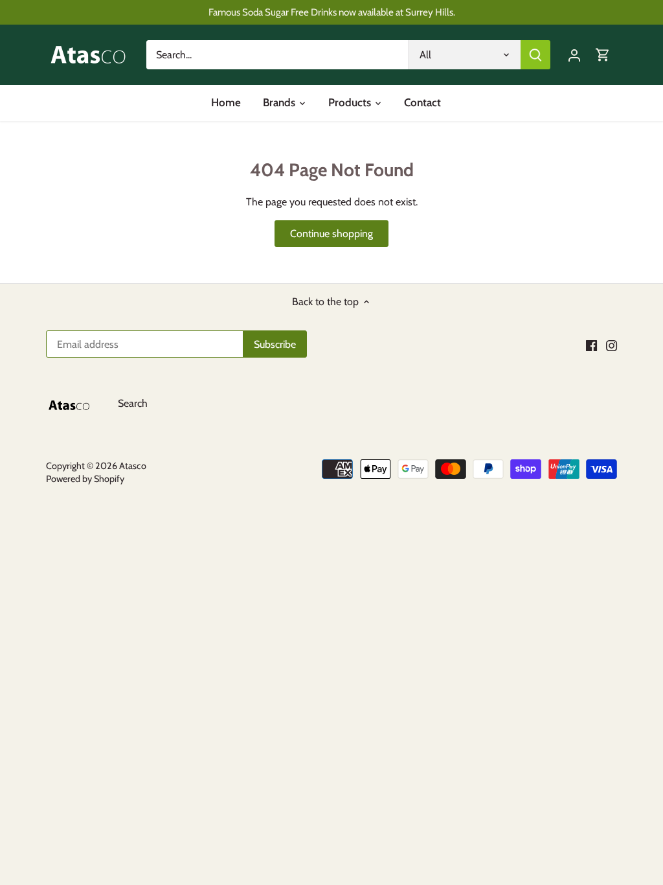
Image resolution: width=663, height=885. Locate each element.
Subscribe (578, 778)
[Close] (623, 664)
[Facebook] (500, 821)
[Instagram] (520, 821)
